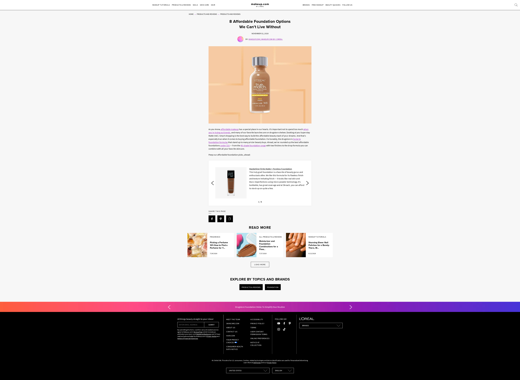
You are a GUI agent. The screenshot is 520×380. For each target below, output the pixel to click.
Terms (253, 327)
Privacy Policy (257, 323)
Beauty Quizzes (333, 5)
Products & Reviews (181, 5)
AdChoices (257, 363)
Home (191, 14)
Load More (260, 264)
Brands (306, 5)
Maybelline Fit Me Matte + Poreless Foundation (270, 168)
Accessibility (256, 319)
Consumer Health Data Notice (234, 347)
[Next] (308, 183)
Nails (195, 5)
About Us (230, 327)
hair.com (230, 335)
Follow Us (347, 5)
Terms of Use (198, 332)
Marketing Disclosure (203, 334)
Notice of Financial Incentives (187, 338)
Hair (213, 5)
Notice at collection (255, 343)
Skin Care (204, 5)
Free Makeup (318, 5)
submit (211, 324)
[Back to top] (514, 374)
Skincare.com (232, 323)
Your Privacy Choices (232, 341)
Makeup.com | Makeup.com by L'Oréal (266, 39)
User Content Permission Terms (258, 333)
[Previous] (212, 183)
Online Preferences (259, 338)
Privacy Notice (211, 336)
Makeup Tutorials (161, 5)
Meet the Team (233, 319)
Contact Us (231, 331)
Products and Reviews (207, 14)
